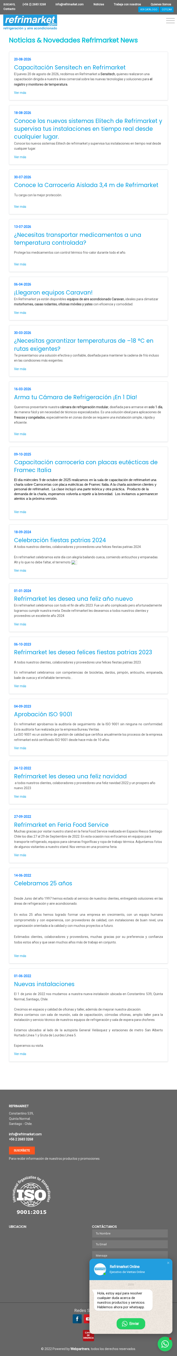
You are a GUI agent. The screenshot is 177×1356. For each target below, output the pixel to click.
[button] (168, 1263)
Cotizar (167, 9)
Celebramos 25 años (43, 883)
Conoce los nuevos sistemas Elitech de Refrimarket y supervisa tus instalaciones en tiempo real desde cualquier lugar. (88, 129)
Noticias (99, 4)
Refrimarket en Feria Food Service (61, 825)
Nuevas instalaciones (44, 984)
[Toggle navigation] (170, 21)
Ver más (20, 93)
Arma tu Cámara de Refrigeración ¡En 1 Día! (75, 397)
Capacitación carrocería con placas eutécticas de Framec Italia (86, 466)
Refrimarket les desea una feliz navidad (70, 776)
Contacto (9, 9)
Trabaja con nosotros (127, 4)
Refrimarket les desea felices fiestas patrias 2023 (83, 652)
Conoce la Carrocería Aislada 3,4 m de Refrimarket (86, 185)
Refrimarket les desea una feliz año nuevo (73, 599)
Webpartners (80, 1349)
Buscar (8, 4)
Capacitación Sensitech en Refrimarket (70, 67)
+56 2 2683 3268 (21, 1139)
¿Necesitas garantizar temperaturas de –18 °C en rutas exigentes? (83, 345)
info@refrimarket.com (70, 4)
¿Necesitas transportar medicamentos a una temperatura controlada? (77, 239)
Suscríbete (22, 1150)
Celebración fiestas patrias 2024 (60, 540)
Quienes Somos (161, 4)
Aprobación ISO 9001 (43, 714)
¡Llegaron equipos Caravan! (53, 292)
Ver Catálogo (148, 9)
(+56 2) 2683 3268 (34, 4)
